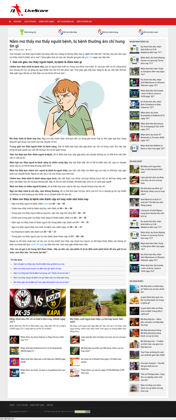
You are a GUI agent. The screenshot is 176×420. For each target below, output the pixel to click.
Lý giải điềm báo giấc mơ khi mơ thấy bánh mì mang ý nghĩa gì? (152, 300)
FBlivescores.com (35, 411)
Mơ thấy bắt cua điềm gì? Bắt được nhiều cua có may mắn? (153, 191)
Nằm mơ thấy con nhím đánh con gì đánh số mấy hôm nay (152, 388)
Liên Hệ (49, 405)
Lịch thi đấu (30, 21)
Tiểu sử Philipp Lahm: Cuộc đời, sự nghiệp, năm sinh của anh (153, 377)
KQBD (12, 405)
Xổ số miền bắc (70, 32)
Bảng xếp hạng (46, 21)
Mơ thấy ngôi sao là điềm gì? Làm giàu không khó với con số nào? (41, 282)
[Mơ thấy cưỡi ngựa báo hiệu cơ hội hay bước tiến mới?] (98, 302)
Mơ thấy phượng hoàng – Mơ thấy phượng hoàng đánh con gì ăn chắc (152, 333)
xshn (45, 203)
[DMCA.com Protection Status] (83, 411)
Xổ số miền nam (150, 32)
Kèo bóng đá (30, 32)
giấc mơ (89, 57)
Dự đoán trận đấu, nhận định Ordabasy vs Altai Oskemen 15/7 (151, 105)
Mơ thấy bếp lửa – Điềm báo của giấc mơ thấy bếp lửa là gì (152, 322)
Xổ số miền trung (110, 32)
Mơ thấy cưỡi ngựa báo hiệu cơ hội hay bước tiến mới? (96, 320)
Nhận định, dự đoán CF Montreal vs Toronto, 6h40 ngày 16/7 (152, 138)
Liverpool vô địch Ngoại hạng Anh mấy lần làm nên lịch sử (152, 213)
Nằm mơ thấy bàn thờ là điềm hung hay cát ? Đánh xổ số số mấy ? (42, 273)
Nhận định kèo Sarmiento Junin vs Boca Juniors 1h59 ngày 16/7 (152, 94)
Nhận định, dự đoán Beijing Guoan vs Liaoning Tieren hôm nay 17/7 (153, 60)
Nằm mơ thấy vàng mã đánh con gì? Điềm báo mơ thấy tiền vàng (41, 278)
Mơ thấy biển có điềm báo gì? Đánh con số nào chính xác (152, 289)
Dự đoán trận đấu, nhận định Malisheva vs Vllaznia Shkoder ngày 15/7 (152, 83)
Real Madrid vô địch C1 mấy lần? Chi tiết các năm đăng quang (152, 202)
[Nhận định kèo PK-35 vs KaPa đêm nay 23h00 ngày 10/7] (38, 302)
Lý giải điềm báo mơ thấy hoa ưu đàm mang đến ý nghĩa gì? (152, 311)
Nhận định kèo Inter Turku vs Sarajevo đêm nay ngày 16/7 (152, 72)
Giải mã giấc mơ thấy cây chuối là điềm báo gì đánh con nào (39, 264)
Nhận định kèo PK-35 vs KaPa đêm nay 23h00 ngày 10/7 (37, 320)
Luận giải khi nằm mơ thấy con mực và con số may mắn (152, 180)
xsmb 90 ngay (37, 244)
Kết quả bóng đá (65, 21)
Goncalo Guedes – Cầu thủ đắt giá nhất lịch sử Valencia (152, 366)
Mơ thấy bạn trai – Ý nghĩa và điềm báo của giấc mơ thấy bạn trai (152, 344)
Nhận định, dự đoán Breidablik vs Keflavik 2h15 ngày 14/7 (153, 116)
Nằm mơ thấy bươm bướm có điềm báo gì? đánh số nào (37, 268)
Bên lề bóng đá (84, 21)
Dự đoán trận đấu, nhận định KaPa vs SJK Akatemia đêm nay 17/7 (151, 49)
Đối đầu (17, 21)
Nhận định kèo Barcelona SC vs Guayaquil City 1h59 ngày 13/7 (152, 127)
